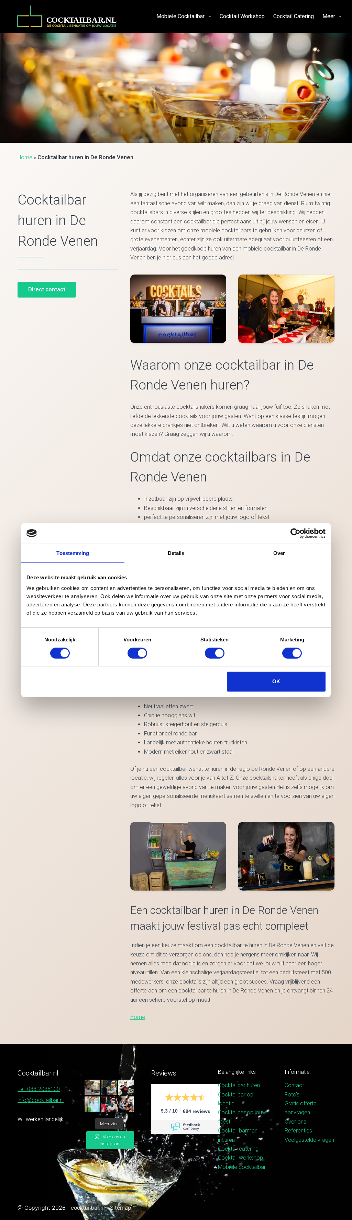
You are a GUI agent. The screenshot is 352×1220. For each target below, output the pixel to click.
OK (276, 681)
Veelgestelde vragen (309, 1140)
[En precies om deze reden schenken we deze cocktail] (109, 1104)
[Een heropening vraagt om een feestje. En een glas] (92, 1087)
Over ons (295, 1121)
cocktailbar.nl (88, 1207)
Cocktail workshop (242, 16)
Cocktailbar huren (239, 1085)
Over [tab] (279, 553)
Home (25, 157)
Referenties (298, 1130)
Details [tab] (176, 553)
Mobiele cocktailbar (180, 16)
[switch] (137, 653)
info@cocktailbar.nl (41, 1100)
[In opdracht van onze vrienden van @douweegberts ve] (126, 1087)
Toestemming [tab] (72, 553)
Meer (328, 16)
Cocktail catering (293, 16)
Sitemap (120, 1207)
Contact (294, 1085)
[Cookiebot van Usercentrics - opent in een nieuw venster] (295, 533)
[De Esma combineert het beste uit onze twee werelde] (126, 1104)
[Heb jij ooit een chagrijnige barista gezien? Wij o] (109, 1087)
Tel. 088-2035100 (39, 1089)
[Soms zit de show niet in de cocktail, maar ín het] (92, 1104)
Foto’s (292, 1094)
